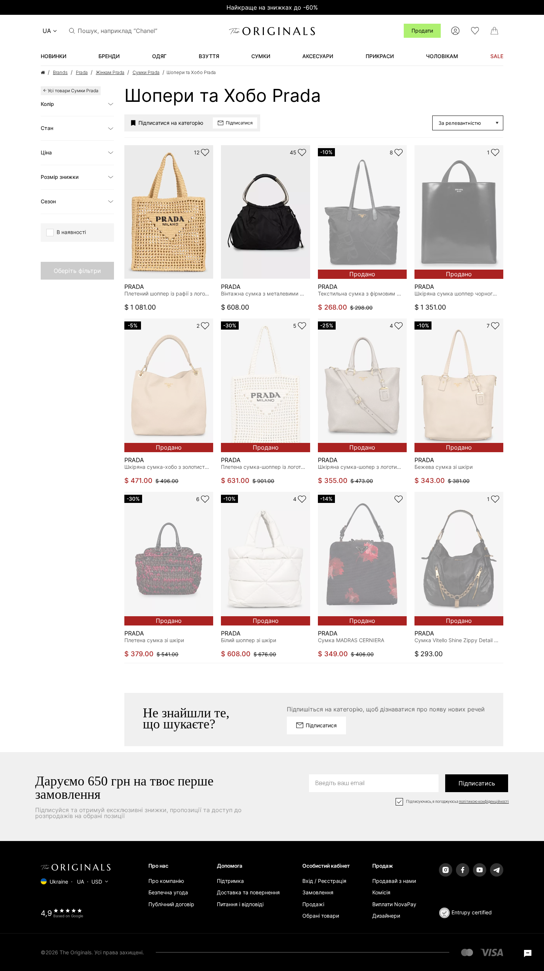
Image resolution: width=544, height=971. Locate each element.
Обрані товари (320, 915)
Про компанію (166, 881)
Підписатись (477, 783)
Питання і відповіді (240, 904)
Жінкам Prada (110, 72)
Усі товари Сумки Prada (73, 90)
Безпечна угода (168, 892)
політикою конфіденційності (484, 802)
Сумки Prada (145, 72)
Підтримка (230, 881)
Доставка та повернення (248, 892)
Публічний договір (171, 904)
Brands (60, 72)
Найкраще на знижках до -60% (272, 7)
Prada (82, 72)
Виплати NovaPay (394, 904)
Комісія (381, 892)
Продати (422, 30)
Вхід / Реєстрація (324, 881)
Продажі (313, 904)
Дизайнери (386, 915)
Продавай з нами (394, 881)
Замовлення (317, 892)
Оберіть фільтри (77, 270)
